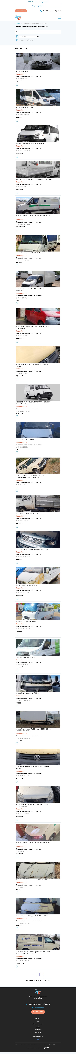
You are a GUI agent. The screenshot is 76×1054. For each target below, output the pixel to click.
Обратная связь (38, 1012)
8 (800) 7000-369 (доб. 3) (52, 11)
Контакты (38, 1032)
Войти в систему (21, 11)
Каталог (17, 23)
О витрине (38, 1029)
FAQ (38, 1021)
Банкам (38, 1027)
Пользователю (38, 1024)
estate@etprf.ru (39, 1008)
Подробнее (20, 74)
